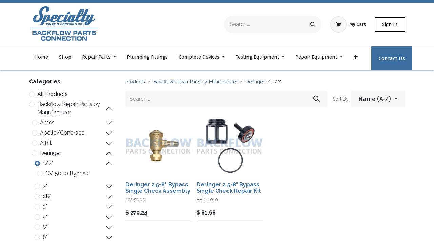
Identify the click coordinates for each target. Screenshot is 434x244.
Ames (47, 122)
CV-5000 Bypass (66, 173)
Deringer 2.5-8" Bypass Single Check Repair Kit (229, 187)
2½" (47, 196)
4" (45, 217)
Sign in (390, 24)
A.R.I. (46, 143)
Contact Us (392, 58)
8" (45, 237)
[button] (378, 99)
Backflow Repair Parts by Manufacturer (68, 108)
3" (45, 206)
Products (135, 81)
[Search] (312, 24)
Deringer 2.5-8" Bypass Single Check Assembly (157, 187)
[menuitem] (41, 58)
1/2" (48, 163)
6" (45, 227)
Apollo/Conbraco (62, 132)
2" (45, 186)
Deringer (50, 153)
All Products (52, 94)
